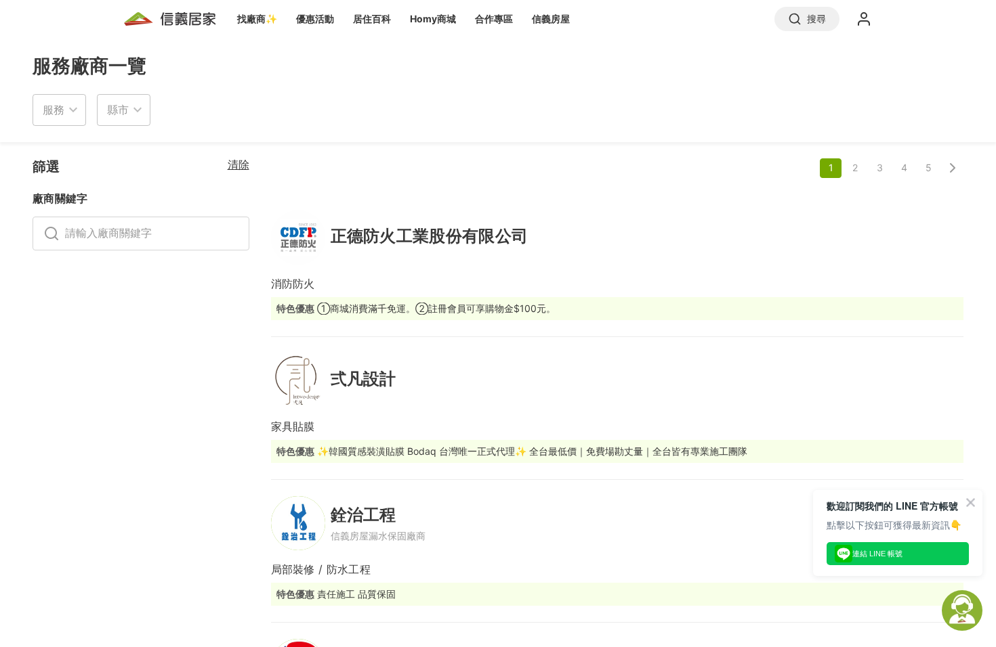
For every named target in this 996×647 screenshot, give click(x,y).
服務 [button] (53, 109)
